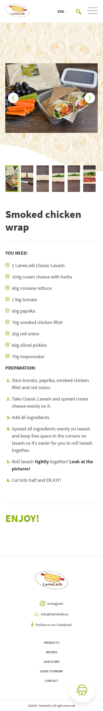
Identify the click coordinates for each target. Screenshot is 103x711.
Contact (51, 681)
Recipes (51, 652)
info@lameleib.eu (55, 614)
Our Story (51, 662)
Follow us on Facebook (53, 624)
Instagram (55, 603)
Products (51, 643)
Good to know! (51, 671)
